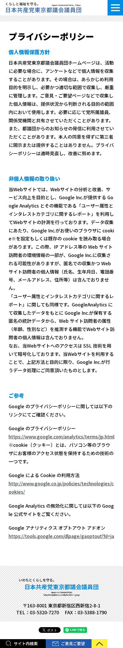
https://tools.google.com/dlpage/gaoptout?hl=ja (61, 536)
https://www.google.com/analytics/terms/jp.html (61, 436)
